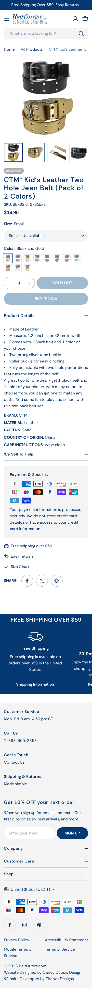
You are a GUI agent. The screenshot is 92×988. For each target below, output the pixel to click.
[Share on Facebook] (27, 581)
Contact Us (14, 762)
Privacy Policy (16, 939)
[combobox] (46, 33)
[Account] (75, 19)
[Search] (81, 33)
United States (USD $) (30, 889)
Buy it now (46, 298)
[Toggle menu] (7, 19)
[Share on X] (42, 581)
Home (9, 49)
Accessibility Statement (66, 939)
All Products (32, 49)
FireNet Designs (60, 978)
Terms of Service (60, 949)
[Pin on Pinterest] (57, 581)
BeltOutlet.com (32, 966)
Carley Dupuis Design (62, 972)
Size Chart (20, 566)
